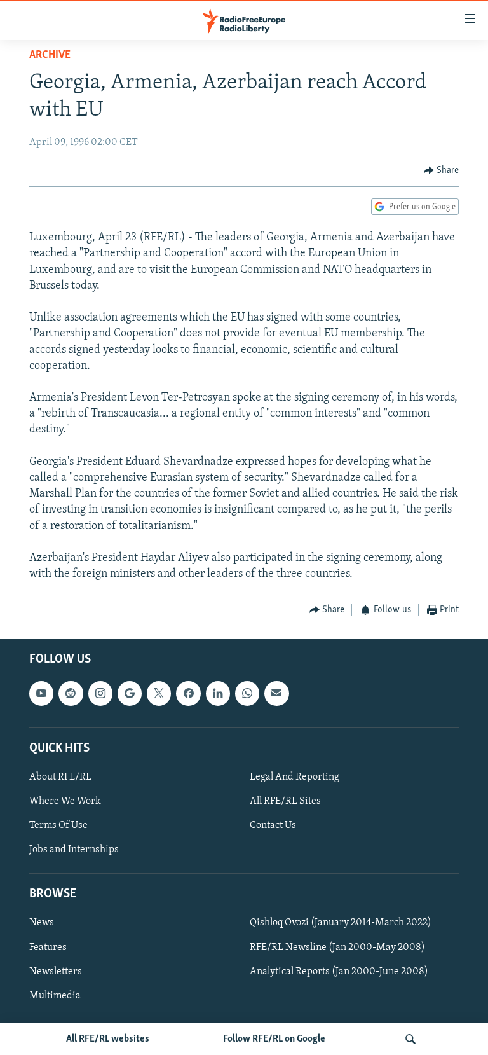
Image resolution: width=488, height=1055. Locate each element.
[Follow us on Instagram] (100, 693)
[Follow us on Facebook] (188, 693)
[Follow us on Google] (130, 693)
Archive (50, 55)
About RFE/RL (60, 777)
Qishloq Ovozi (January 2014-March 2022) (340, 923)
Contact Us (273, 825)
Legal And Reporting (294, 777)
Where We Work (65, 801)
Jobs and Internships (74, 850)
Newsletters (55, 971)
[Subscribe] (276, 693)
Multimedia (55, 995)
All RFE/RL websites (107, 1039)
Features (48, 947)
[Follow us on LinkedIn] (218, 693)
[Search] (410, 1039)
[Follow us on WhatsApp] (247, 693)
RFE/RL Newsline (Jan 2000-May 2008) (337, 947)
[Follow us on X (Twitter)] (159, 693)
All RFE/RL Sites (285, 801)
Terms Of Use (58, 825)
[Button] (441, 170)
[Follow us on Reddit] (70, 693)
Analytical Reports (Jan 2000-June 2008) (339, 971)
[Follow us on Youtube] (41, 693)
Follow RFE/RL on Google (274, 1039)
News (41, 923)
